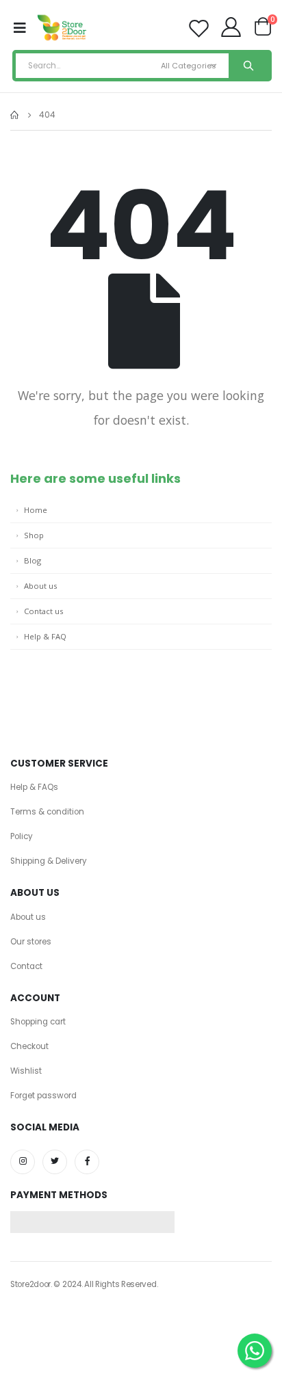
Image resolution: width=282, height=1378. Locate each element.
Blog (32, 560)
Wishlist (26, 1070)
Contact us (43, 611)
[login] (232, 30)
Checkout (29, 1046)
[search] (248, 65)
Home (35, 510)
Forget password (43, 1095)
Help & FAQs (34, 787)
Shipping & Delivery (48, 861)
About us (40, 586)
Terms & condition (47, 811)
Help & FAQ (45, 636)
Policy (21, 836)
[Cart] (262, 30)
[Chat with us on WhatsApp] (255, 1351)
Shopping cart (38, 1021)
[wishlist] (199, 28)
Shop (34, 535)
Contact (26, 966)
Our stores (30, 941)
